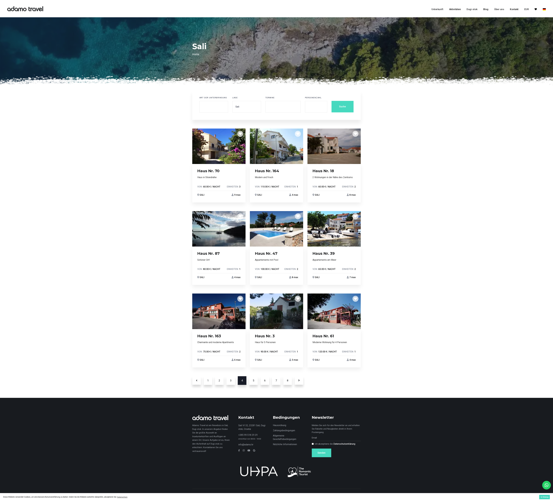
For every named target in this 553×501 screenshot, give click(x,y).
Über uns (499, 9)
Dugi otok (472, 9)
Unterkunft (437, 9)
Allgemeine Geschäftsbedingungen (284, 437)
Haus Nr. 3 (265, 336)
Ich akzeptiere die (335, 443)
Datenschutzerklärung (344, 443)
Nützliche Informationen (285, 444)
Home (195, 54)
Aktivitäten (455, 9)
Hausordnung (279, 425)
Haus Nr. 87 (208, 253)
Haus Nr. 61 (323, 336)
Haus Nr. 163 (209, 336)
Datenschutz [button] (122, 497)
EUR (526, 9)
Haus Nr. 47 (266, 253)
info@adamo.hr (245, 444)
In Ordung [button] (544, 497)
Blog (485, 9)
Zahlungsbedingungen (284, 430)
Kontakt (514, 9)
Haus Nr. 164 (267, 171)
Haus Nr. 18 (323, 171)
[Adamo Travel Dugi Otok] (25, 8)
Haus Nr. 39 (324, 253)
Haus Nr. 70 (208, 171)
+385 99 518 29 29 (247, 435)
